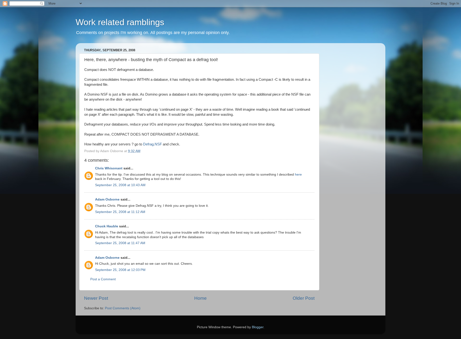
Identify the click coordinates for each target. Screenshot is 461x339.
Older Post (304, 298)
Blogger (257, 327)
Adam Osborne (107, 199)
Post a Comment (103, 279)
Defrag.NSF (152, 144)
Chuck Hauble (106, 226)
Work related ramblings (120, 22)
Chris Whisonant (108, 168)
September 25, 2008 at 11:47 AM (120, 243)
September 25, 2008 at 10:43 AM (120, 185)
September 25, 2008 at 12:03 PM (120, 270)
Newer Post (96, 298)
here (298, 174)
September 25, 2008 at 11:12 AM (120, 212)
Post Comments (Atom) (122, 308)
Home (200, 298)
